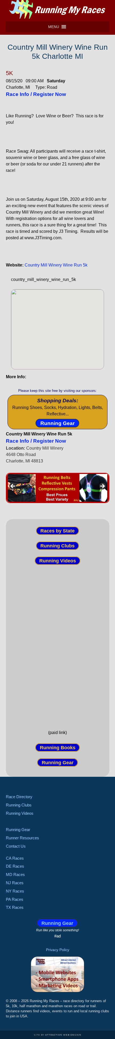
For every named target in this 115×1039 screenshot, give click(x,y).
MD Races (15, 874)
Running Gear (57, 423)
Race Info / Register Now (36, 94)
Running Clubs (57, 546)
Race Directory (19, 796)
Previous (13, 486)
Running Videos (57, 560)
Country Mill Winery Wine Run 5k (56, 265)
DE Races (15, 866)
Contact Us (16, 846)
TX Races (15, 907)
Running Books (57, 747)
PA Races (14, 899)
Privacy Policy (57, 950)
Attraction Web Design (63, 1034)
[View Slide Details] (57, 488)
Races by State (57, 530)
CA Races (15, 858)
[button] (53, 26)
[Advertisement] (57, 642)
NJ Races (15, 882)
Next (102, 486)
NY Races (15, 891)
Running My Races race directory (57, 9)
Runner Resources (22, 838)
